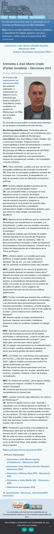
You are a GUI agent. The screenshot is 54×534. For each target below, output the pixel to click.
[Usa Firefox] (20, 509)
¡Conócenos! (8, 39)
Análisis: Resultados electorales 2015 (31, 52)
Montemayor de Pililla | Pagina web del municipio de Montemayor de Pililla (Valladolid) (27, 7)
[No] (50, 526)
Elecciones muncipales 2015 (21, 487)
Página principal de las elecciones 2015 (22, 450)
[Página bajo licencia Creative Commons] (35, 509)
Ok (24, 530)
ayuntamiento (12, 493)
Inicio (4, 17)
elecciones (25, 493)
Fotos (13, 17)
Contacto (23, 17)
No (31, 530)
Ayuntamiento (37, 17)
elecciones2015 (40, 493)
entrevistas (8, 495)
